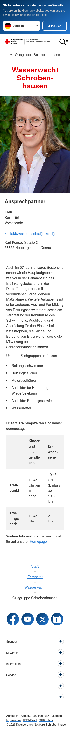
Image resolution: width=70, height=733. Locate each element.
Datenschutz (41, 715)
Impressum (13, 720)
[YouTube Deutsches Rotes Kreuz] (27, 619)
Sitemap (56, 715)
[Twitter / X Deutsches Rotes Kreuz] (42, 619)
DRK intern (46, 720)
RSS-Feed (30, 720)
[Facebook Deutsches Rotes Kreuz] (13, 619)
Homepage (38, 541)
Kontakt (26, 715)
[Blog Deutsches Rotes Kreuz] (57, 619)
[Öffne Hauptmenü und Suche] (63, 41)
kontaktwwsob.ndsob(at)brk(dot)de (31, 233)
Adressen (12, 715)
